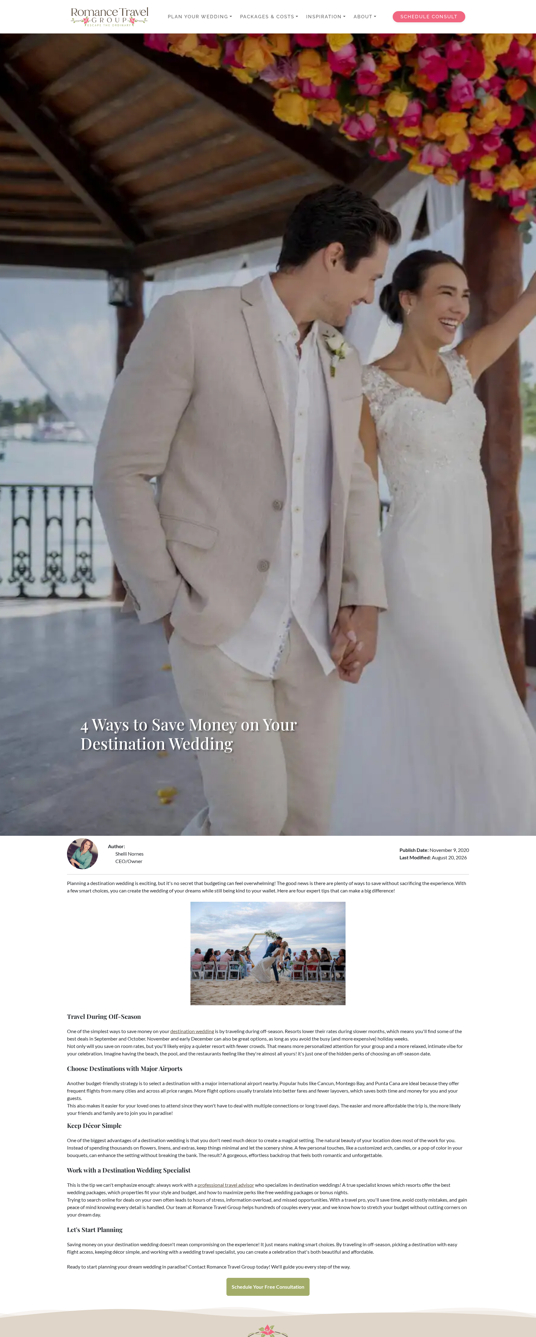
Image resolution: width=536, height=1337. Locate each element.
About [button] (363, 17)
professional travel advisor (226, 1185)
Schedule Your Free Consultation (268, 1287)
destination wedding (192, 1031)
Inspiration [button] (324, 17)
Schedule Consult (429, 17)
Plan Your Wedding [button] (198, 17)
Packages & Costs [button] (267, 17)
